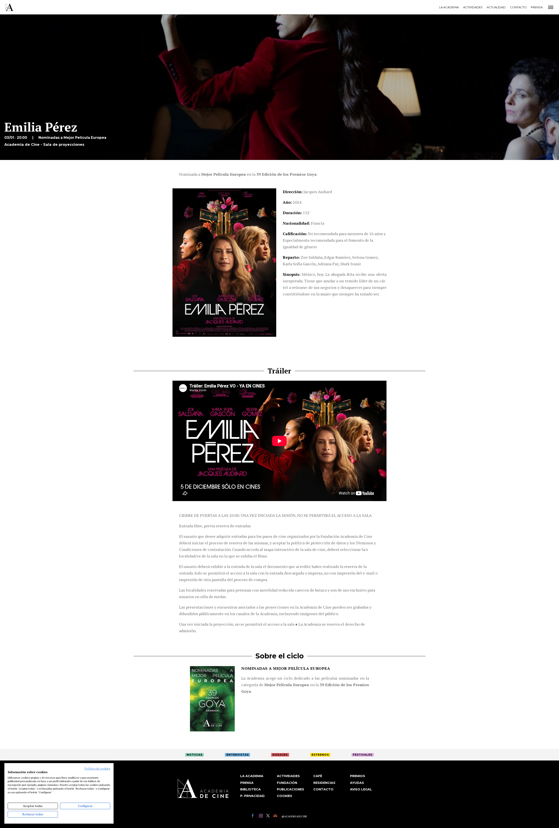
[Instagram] (261, 816)
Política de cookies (97, 769)
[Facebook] (254, 816)
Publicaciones (290, 789)
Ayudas (357, 783)
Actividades (473, 7)
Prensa (537, 7)
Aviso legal (361, 789)
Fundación (287, 783)
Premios (357, 776)
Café (317, 776)
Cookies (284, 796)
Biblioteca (250, 789)
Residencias (324, 783)
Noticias (194, 754)
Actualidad (496, 7)
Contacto (518, 7)
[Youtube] (275, 816)
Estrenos (320, 754)
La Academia (449, 7)
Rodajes (280, 754)
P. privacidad (252, 796)
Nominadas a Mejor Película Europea (285, 668)
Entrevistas (237, 754)
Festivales (362, 754)
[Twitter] (268, 816)
